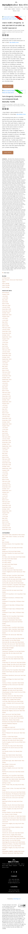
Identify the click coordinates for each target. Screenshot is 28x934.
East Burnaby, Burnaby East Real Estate (13, 638)
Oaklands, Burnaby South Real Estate (10, 229)
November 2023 (6, 355)
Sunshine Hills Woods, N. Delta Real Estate (14, 255)
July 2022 (5, 383)
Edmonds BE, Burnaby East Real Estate (10, 193)
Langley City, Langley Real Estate (12, 214)
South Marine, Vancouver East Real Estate (13, 792)
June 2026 (5, 298)
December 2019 (6, 440)
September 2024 (6, 337)
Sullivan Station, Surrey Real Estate (12, 812)
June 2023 (5, 364)
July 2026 (5, 296)
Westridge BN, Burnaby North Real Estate (15, 265)
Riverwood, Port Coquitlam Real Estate (10, 240)
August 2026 (5, 294)
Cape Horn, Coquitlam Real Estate (11, 577)
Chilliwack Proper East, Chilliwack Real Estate (16, 182)
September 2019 (6, 446)
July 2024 (5, 340)
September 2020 (6, 424)
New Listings (5, 283)
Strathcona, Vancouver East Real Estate (13, 807)
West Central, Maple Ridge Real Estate (15, 262)
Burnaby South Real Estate (11, 167)
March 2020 (5, 435)
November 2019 (6, 442)
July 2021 (4, 405)
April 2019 (5, 455)
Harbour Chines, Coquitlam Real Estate (13, 683)
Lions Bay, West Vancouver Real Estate (12, 701)
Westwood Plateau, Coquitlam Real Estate (10, 266)
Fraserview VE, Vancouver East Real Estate (10, 200)
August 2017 (5, 492)
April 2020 (5, 433)
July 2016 (4, 514)
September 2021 (6, 401)
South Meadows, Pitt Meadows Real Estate (13, 794)
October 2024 (6, 335)
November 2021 (6, 398)
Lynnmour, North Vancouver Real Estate (10, 218)
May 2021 (4, 409)
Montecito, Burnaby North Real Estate (18, 223)
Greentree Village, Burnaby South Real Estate (11, 207)
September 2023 (6, 359)
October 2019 (5, 444)
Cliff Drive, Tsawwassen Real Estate (12, 186)
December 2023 (6, 353)
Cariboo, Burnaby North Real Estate (9, 173)
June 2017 (5, 496)
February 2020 (6, 437)
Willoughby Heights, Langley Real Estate (13, 268)
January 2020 (6, 438)
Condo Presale (18, 187)
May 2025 (4, 322)
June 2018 (5, 474)
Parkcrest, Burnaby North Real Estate (12, 745)
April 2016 (5, 520)
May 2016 (4, 518)
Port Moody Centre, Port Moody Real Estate (14, 233)
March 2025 (5, 325)
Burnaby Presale (16, 166)
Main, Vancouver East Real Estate (11, 714)
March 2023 (5, 370)
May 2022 (4, 387)
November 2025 (6, 311)
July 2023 (5, 362)
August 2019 (5, 448)
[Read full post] (14, 18)
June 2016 (5, 516)
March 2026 (5, 303)
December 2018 (6, 462)
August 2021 (5, 403)
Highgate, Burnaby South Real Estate (12, 210)
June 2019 (5, 451)
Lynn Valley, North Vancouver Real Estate (13, 707)
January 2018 (6, 483)
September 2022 (6, 379)
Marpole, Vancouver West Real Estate (14, 220)
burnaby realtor (6, 562)
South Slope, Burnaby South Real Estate (13, 795)
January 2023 (6, 374)
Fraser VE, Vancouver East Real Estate (12, 657)
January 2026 (6, 307)
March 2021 (5, 412)
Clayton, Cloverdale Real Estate (10, 618)
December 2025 (6, 309)
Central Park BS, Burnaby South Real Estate (11, 177)
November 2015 (6, 529)
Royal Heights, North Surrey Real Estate (13, 777)
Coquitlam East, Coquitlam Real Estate (13, 627)
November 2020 (6, 420)
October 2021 (5, 400)
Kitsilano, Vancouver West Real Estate (12, 695)
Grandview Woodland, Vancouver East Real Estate (12, 205)
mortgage (16, 224)
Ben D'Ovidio (5, 542)
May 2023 (4, 366)
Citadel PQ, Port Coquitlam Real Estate (12, 616)
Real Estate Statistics (8, 766)
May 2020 (5, 431)
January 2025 (6, 329)
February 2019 (6, 459)
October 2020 (6, 422)
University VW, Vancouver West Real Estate (10, 256)
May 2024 (5, 344)
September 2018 (6, 468)
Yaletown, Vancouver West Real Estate (12, 853)
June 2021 (5, 407)
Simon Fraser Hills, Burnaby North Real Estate (14, 244)
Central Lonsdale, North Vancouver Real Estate (14, 176)
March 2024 (5, 348)
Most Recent (5, 292)
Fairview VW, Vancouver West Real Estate (13, 644)
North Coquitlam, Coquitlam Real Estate (17, 228)
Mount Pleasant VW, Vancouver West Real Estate (11, 226)
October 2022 (6, 377)
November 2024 (6, 333)
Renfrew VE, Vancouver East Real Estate (10, 239)
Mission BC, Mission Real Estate (10, 720)
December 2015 (6, 527)
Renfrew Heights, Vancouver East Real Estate (15, 237)
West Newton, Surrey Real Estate (11, 840)
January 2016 (6, 525)
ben (22, 160)
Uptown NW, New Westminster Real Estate (14, 820)
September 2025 (6, 314)
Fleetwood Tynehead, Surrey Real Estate (10, 197)
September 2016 (6, 511)
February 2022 (6, 392)
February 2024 (6, 350)
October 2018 (5, 466)
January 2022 (6, 394)
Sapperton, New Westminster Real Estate (13, 779)
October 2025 (6, 313)
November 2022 (6, 375)
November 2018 (6, 464)
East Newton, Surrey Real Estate (19, 192)
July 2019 (4, 450)
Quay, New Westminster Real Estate (12, 755)
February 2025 (6, 327)
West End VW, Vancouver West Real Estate (13, 838)
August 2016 (5, 512)
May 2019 (4, 453)
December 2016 (6, 505)
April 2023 (5, 368)
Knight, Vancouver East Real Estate (11, 697)
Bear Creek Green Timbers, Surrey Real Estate (11, 160)
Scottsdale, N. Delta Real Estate (13, 242)
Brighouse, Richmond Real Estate (11, 551)
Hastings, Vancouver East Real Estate (12, 688)
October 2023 (6, 357)
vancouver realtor (18, 260)
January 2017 (6, 503)
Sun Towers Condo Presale (9, 814)
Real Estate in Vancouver (12, 236)
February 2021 (6, 414)
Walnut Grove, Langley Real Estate (11, 834)
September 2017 (6, 490)
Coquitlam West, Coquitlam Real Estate (13, 629)
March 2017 (5, 499)
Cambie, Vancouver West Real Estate (18, 168)
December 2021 (6, 396)
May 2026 (4, 300)
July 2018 (4, 472)
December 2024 (6, 331)
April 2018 (5, 477)
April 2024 (5, 346)
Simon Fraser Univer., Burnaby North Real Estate (11, 245)
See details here (14, 42)
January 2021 (6, 416)
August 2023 (5, 361)
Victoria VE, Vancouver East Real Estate (13, 832)
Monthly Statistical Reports (8, 224)
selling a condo (6, 782)
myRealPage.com (17, 898)
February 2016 (6, 524)
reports (20, 239)
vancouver (17, 257)
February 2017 (6, 501)
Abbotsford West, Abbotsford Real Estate (16, 158)
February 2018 (6, 481)
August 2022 (5, 381)
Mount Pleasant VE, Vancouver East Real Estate (15, 225)
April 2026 (5, 301)
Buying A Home (20, 167)
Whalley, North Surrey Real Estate (11, 845)
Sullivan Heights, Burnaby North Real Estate (16, 252)
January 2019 (6, 461)
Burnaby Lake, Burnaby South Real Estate (15, 165)
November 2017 (6, 487)
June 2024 (5, 342)
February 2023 (6, 372)
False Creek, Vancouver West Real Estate (13, 645)
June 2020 (5, 429)
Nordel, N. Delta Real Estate (9, 736)
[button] (11, 871)
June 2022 (5, 385)
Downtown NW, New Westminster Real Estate (16, 189)
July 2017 (5, 494)
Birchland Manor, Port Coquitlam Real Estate (15, 161)
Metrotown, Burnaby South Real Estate (10, 221)
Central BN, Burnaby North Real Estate (12, 583)
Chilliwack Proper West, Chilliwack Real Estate (11, 183)
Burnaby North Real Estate (7, 166)
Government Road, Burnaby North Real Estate (16, 204)
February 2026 (6, 305)
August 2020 (5, 425)
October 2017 (6, 488)
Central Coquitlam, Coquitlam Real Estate (13, 584)
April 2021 (5, 411)
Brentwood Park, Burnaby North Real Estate (10, 162)
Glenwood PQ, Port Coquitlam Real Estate (13, 670)
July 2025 (5, 318)
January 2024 (6, 351)
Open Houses (6, 285)
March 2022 (5, 390)
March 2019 (5, 457)
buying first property (6, 168)
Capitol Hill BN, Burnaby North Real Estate (15, 172)
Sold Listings (5, 287)
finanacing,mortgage (8, 647)
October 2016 (5, 509)
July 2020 (5, 427)
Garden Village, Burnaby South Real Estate (14, 664)
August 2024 (5, 338)
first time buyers (6, 649)
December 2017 (6, 485)
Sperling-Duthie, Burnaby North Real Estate (10, 250)
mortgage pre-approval (8, 727)
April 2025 (5, 324)
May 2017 (4, 498)
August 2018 (5, 470)
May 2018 (4, 475)
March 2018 (5, 479)
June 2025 (5, 320)
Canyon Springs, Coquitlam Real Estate (13, 575)
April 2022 (5, 388)
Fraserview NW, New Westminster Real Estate (14, 199)
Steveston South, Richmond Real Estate (13, 805)
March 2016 (5, 522)
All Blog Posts (6, 278)
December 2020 (6, 418)
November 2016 (6, 507)
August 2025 (5, 316)
